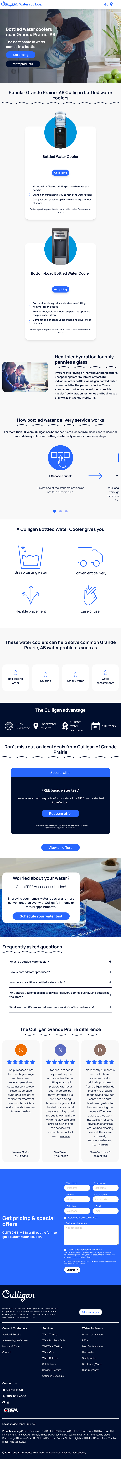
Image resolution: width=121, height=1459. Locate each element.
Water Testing (49, 1334)
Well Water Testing (52, 1346)
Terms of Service (74, 1263)
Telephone (71, 1206)
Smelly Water (89, 1358)
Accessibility (79, 1452)
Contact (6, 1352)
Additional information (76, 1223)
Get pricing (20, 55)
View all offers (60, 847)
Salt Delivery (49, 1364)
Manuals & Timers (12, 1346)
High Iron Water (90, 1370)
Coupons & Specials (53, 1375)
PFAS (85, 1340)
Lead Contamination (93, 1346)
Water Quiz (48, 1352)
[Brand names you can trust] (11, 1411)
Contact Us (14, 1390)
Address (69, 1194)
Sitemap (66, 1452)
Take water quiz (90, 1312)
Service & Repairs (11, 1334)
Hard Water (88, 1352)
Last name (100, 1183)
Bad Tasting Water (92, 1364)
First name (71, 1183)
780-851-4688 (18, 1233)
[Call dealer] (106, 4)
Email (97, 1206)
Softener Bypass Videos (15, 1340)
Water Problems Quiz (53, 1340)
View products (23, 64)
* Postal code (100, 1194)
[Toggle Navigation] (117, 4)
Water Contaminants (93, 1334)
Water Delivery (50, 1358)
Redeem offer (60, 813)
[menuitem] (111, 4)
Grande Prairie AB (26, 1424)
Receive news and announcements (85, 1249)
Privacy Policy (111, 1261)
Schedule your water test (41, 916)
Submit (71, 1269)
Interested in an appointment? (83, 1217)
